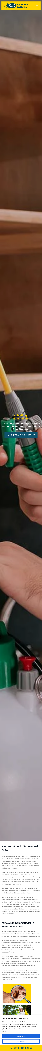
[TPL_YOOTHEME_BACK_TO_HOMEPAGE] (16, 6)
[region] (21, 1033)
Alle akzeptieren (21, 1036)
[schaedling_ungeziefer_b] (16, 1014)
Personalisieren (21, 1041)
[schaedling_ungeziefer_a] (16, 993)
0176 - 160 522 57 (23, 435)
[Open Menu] (37, 6)
